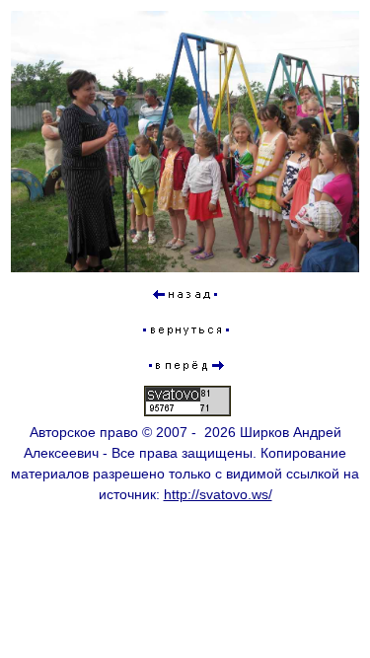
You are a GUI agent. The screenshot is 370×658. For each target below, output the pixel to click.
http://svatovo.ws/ (218, 494)
